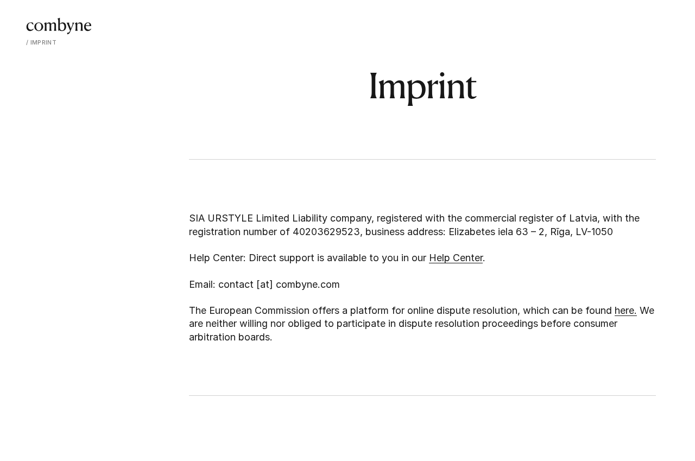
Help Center (456, 257)
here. (626, 310)
